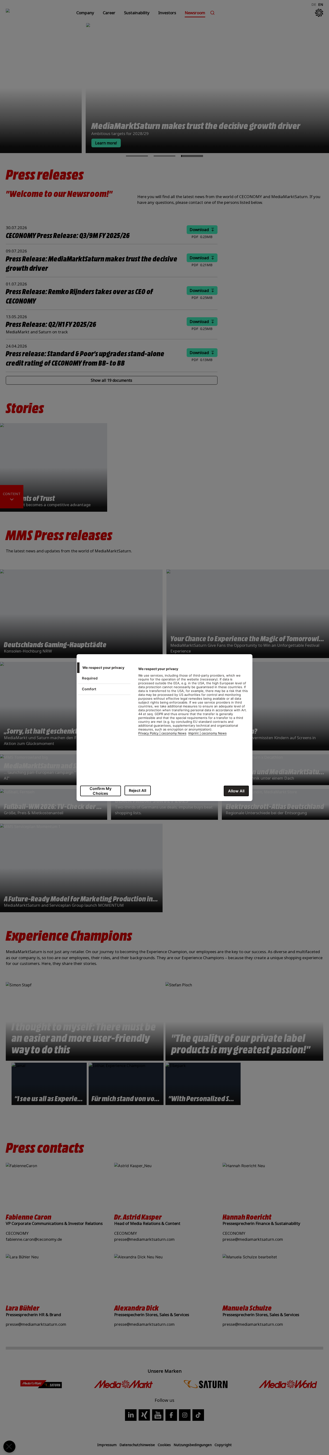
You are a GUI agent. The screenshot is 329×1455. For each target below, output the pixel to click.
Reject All (137, 790)
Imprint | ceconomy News (207, 733)
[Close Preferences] (9, 1447)
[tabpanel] (193, 704)
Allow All (236, 791)
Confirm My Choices (101, 791)
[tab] (103, 667)
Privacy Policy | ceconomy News (162, 733)
